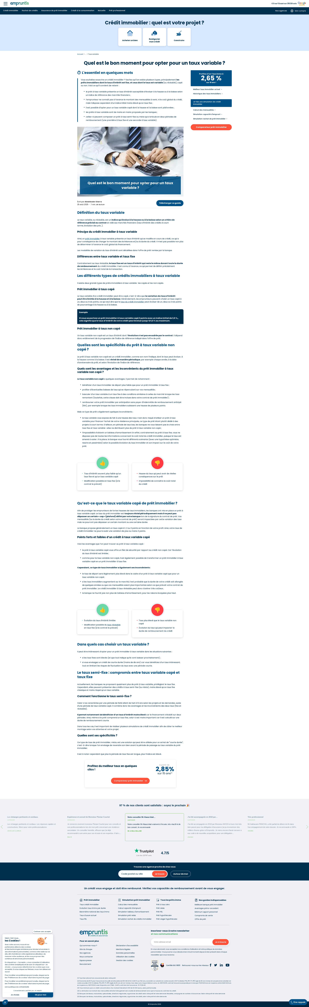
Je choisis (15, 995)
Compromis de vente (204, 915)
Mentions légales (123, 949)
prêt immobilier (92, 238)
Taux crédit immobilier (89, 904)
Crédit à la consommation (82, 10)
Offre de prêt (200, 919)
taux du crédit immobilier (132, 301)
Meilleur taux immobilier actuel (206, 89)
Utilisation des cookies (125, 956)
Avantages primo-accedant (206, 908)
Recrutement (85, 964)
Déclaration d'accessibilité (127, 945)
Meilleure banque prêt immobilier (209, 904)
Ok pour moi (40, 995)
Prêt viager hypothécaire (166, 919)
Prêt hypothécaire (164, 915)
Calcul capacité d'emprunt (129, 908)
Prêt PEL (159, 912)
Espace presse (86, 960)
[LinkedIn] (221, 965)
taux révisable (113, 624)
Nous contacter (86, 956)
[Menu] (5, 3)
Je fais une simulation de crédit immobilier (207, 103)
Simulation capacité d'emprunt (206, 114)
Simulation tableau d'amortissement (133, 912)
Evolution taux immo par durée (93, 908)
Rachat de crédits (30, 10)
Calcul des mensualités (203, 110)
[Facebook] (210, 965)
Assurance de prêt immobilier (54, 10)
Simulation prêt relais (127, 915)
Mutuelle (101, 10)
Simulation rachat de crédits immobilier (134, 919)
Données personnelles (125, 953)
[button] (5, 1002)
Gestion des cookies (124, 960)
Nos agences (281, 11)
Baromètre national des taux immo (94, 912)
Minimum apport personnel (206, 912)
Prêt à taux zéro (163, 904)
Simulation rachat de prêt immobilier (209, 119)
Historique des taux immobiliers (207, 93)
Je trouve (159, 874)
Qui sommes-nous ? (88, 945)
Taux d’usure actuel (88, 915)
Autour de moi (180, 874)
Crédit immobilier (10, 10)
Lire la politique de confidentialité (17, 987)
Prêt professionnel (117, 10)
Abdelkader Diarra (93, 201)
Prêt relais (160, 908)
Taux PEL (83, 919)
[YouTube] (227, 965)
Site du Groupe (86, 949)
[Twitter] (215, 965)
